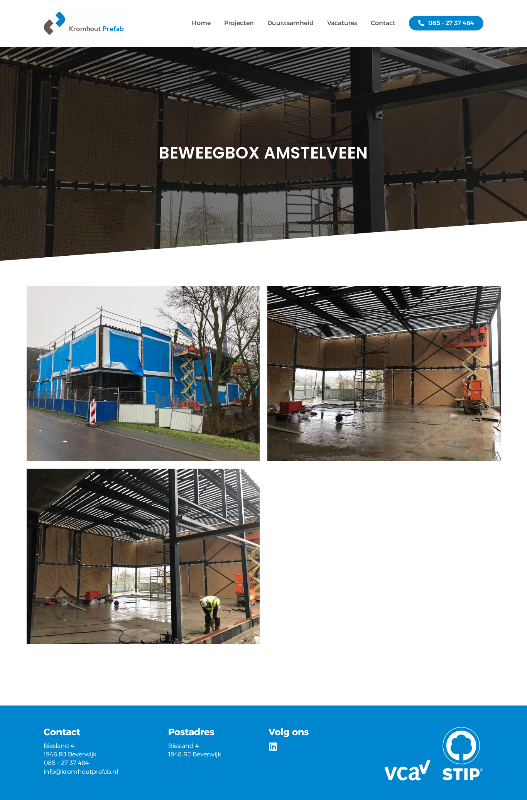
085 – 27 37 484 (66, 762)
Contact (383, 23)
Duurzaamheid (290, 23)
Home (201, 23)
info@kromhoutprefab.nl (81, 771)
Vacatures (342, 23)
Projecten (239, 23)
